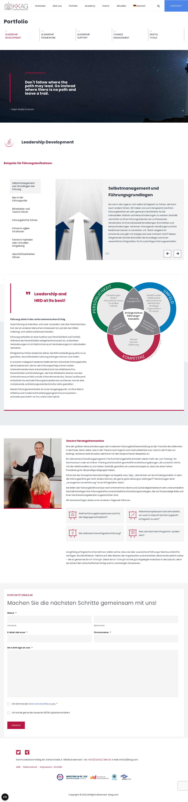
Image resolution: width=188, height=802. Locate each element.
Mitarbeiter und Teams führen (21, 210)
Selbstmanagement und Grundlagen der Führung (23, 186)
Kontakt (58, 767)
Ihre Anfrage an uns (19, 648)
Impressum (46, 767)
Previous (167, 253)
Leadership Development (13, 36)
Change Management (121, 36)
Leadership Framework (48, 36)
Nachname (99, 625)
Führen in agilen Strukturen (21, 230)
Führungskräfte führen (24, 220)
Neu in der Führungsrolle (19, 199)
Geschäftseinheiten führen (23, 255)
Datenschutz (30, 767)
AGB (18, 767)
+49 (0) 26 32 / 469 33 (99, 759)
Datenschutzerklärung (40, 703)
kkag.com (113, 794)
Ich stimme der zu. (34, 703)
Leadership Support (83, 36)
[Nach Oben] (182, 795)
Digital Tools (154, 36)
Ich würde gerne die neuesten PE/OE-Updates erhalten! (41, 712)
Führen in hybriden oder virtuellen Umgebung (22, 243)
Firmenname (102, 632)
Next (177, 253)
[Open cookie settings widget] (5, 797)
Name (11, 613)
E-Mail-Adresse (17, 632)
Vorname (11, 625)
